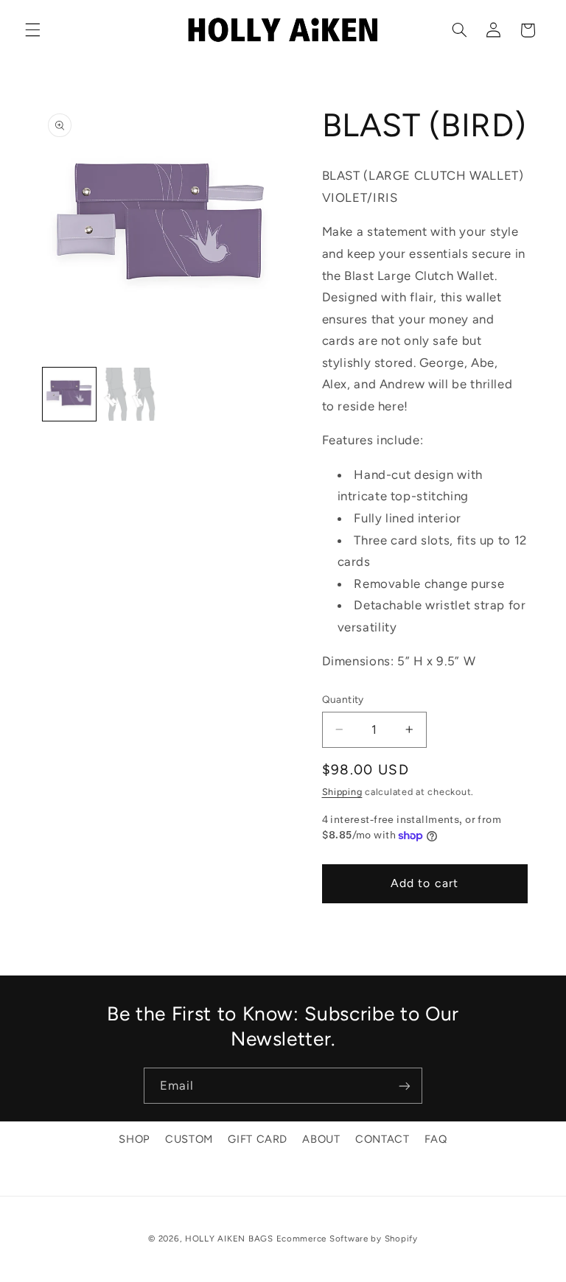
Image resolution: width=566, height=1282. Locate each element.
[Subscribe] (405, 1086)
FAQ (435, 1139)
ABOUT (321, 1139)
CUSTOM (189, 1139)
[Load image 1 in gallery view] (69, 394)
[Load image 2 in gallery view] (129, 394)
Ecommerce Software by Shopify (347, 1238)
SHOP (134, 1139)
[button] (32, 30)
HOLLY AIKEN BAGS (229, 1238)
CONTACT (382, 1139)
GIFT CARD (257, 1139)
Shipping (342, 791)
